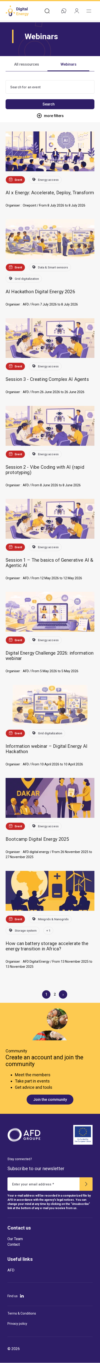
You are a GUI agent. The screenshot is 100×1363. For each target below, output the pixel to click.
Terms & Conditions (21, 1313)
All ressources (26, 64)
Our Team (15, 1239)
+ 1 (48, 930)
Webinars (68, 64)
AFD (10, 1270)
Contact (13, 1244)
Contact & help (63, 11)
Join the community (50, 1099)
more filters (54, 116)
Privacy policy (17, 1323)
